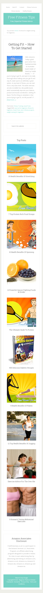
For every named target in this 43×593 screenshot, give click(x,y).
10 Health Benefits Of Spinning (21, 252)
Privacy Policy (25, 582)
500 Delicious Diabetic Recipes (21, 368)
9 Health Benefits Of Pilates (21, 406)
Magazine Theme (24, 580)
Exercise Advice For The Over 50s (21, 481)
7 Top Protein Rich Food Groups (21, 214)
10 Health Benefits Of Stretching (21, 176)
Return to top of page (21, 578)
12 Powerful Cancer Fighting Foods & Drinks (21, 291)
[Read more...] (11, 100)
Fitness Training (18, 106)
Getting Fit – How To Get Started (21, 46)
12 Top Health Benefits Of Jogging (21, 443)
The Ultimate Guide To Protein (21, 330)
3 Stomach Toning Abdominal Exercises (21, 520)
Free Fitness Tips (21, 17)
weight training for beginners (15, 112)
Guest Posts (27, 106)
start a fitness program (27, 110)
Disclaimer (17, 582)
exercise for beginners (21, 108)
